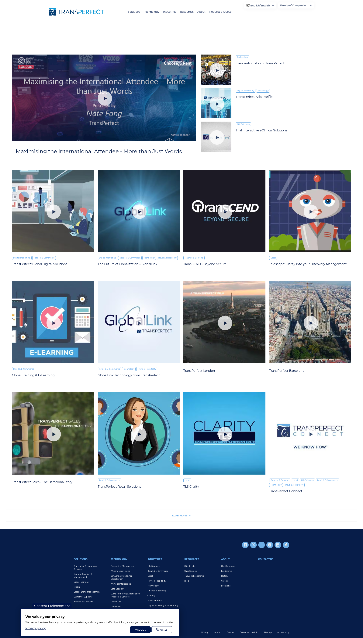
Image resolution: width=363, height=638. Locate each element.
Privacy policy (35, 628)
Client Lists (189, 566)
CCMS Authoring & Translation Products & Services (125, 595)
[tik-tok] (286, 545)
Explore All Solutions (83, 602)
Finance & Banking (194, 258)
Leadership (226, 571)
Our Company (228, 566)
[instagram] (269, 545)
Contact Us (265, 559)
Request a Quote (220, 11)
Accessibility (283, 632)
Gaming (151, 595)
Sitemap (268, 632)
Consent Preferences (50, 606)
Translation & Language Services (85, 567)
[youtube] (261, 545)
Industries (169, 11)
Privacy (204, 632)
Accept (140, 629)
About (201, 11)
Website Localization (120, 571)
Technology (151, 11)
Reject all (162, 629)
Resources (187, 11)
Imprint (217, 632)
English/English (260, 5)
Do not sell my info (249, 632)
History (224, 576)
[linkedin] (278, 545)
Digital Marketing (245, 90)
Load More (179, 515)
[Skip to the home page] (76, 12)
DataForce (115, 606)
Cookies (230, 632)
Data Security (117, 589)
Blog (186, 581)
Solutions (134, 11)
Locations (225, 586)
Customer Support (83, 597)
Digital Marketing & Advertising (162, 605)
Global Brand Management (87, 592)
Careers (224, 581)
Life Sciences (243, 124)
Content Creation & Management (83, 575)
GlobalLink (116, 602)
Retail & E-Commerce (44, 258)
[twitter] (253, 545)
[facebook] (245, 545)
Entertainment (154, 600)
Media (77, 587)
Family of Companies (293, 5)
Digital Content (81, 582)
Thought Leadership (194, 576)
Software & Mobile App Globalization (122, 577)
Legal (273, 258)
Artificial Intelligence (121, 584)
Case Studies (190, 571)
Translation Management (123, 566)
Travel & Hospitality (167, 258)
